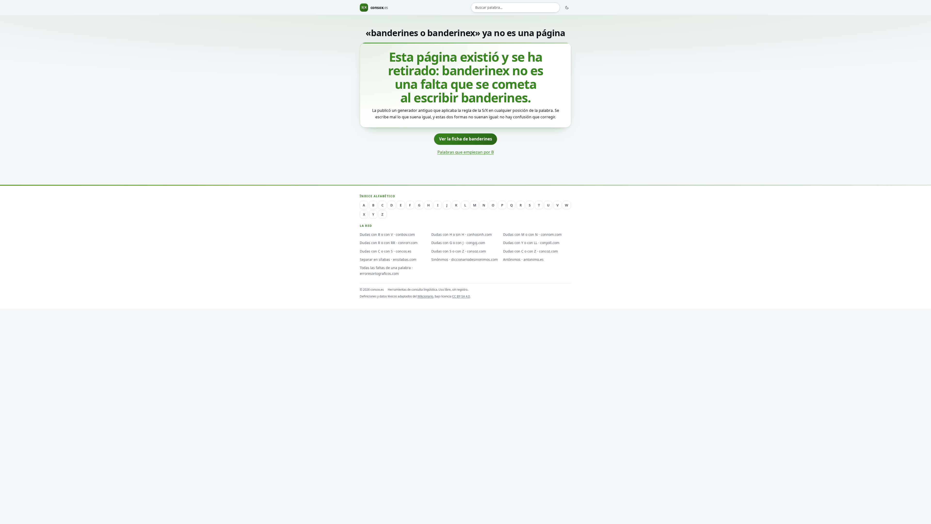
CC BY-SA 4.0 (461, 296)
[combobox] (515, 7)
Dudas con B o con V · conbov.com (387, 234)
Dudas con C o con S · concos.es (385, 251)
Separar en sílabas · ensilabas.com (388, 259)
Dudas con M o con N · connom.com (532, 234)
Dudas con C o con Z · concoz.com (530, 251)
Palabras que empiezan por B (465, 152)
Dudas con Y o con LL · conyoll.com (531, 242)
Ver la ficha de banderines (465, 139)
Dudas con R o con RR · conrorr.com (388, 242)
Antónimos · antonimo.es (523, 259)
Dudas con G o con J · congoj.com (458, 242)
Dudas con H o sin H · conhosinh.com (461, 234)
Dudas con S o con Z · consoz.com (458, 251)
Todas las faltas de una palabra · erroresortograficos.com (386, 270)
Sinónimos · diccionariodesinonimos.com (464, 259)
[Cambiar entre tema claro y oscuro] (567, 7)
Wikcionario (425, 296)
